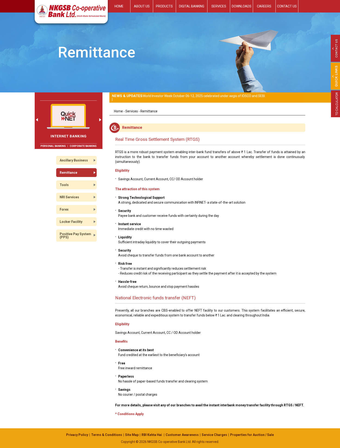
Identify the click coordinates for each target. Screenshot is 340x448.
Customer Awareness (182, 435)
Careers (264, 6)
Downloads (241, 6)
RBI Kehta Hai (152, 435)
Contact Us (287, 6)
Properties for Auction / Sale (252, 435)
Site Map (132, 435)
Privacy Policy (77, 435)
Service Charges (214, 435)
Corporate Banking (83, 146)
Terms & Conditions (106, 435)
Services (218, 6)
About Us (142, 6)
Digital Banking (191, 6)
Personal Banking (53, 146)
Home (119, 6)
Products (164, 6)
